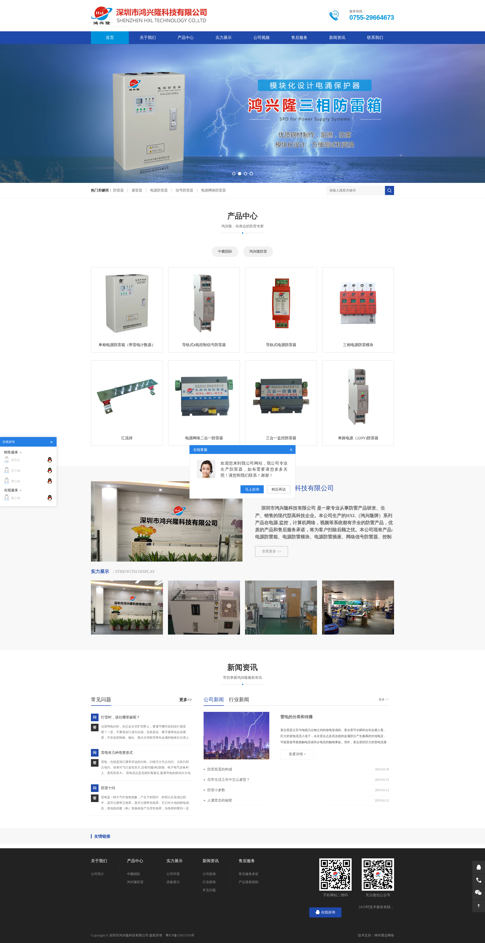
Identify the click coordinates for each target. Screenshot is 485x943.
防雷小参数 (216, 790)
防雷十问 (108, 788)
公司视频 (261, 37)
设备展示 (173, 882)
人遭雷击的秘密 (219, 800)
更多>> (185, 699)
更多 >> (384, 699)
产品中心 (186, 37)
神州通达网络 (384, 935)
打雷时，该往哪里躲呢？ (120, 717)
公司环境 (173, 874)
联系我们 (375, 37)
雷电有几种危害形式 (117, 753)
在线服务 (11, 490)
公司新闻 (209, 874)
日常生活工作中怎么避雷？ (228, 780)
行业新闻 (209, 882)
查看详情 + (297, 754)
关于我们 (148, 37)
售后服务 (299, 37)
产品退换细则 (248, 882)
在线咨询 (328, 912)
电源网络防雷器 (213, 190)
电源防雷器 (159, 190)
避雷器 (137, 190)
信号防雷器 (184, 190)
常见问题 (209, 890)
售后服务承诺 (248, 874)
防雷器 (118, 190)
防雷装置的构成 (219, 769)
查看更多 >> (271, 551)
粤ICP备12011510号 (180, 935)
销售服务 (11, 452)
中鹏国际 (225, 251)
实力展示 (223, 37)
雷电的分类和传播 (296, 717)
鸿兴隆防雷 (258, 251)
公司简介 (97, 874)
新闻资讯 (337, 37)
